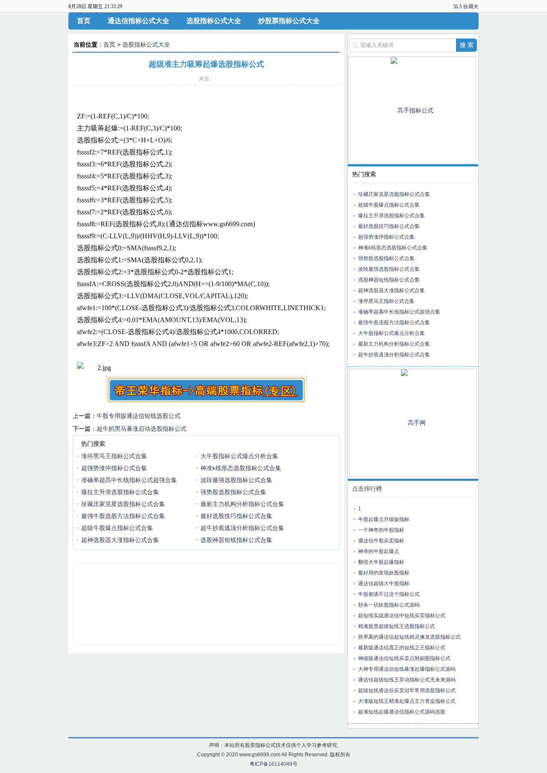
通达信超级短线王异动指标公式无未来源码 (407, 680)
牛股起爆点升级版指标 (383, 519)
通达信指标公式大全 (138, 20)
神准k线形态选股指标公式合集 (240, 468)
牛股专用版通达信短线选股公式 (138, 415)
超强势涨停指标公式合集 (114, 468)
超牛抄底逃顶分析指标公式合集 (242, 527)
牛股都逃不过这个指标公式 (389, 594)
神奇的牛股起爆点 (378, 551)
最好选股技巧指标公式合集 (236, 515)
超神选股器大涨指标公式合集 (120, 539)
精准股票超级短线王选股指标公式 (396, 626)
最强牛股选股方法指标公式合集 (123, 515)
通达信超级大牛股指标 (383, 583)
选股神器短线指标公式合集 (236, 539)
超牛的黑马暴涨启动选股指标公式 (141, 428)
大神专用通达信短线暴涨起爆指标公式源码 (407, 669)
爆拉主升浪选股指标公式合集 (120, 492)
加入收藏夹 (466, 6)
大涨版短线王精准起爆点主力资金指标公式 (407, 701)
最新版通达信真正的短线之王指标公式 (401, 648)
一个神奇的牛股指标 (381, 530)
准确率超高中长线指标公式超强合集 (129, 480)
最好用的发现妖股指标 (383, 573)
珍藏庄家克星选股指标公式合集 (123, 504)
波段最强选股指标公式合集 (236, 480)
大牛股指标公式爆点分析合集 (239, 456)
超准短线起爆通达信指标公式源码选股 (401, 712)
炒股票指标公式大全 (289, 20)
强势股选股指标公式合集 (233, 492)
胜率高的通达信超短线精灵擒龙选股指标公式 (409, 637)
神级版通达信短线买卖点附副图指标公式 (404, 658)
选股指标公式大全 (213, 20)
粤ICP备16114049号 (273, 764)
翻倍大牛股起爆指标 (381, 562)
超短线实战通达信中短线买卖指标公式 (401, 616)
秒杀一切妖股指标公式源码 (389, 605)
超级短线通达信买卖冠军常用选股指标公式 (407, 690)
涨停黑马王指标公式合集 (114, 456)
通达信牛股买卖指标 (381, 541)
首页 (84, 20)
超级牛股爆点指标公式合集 (117, 527)
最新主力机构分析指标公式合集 (242, 504)
